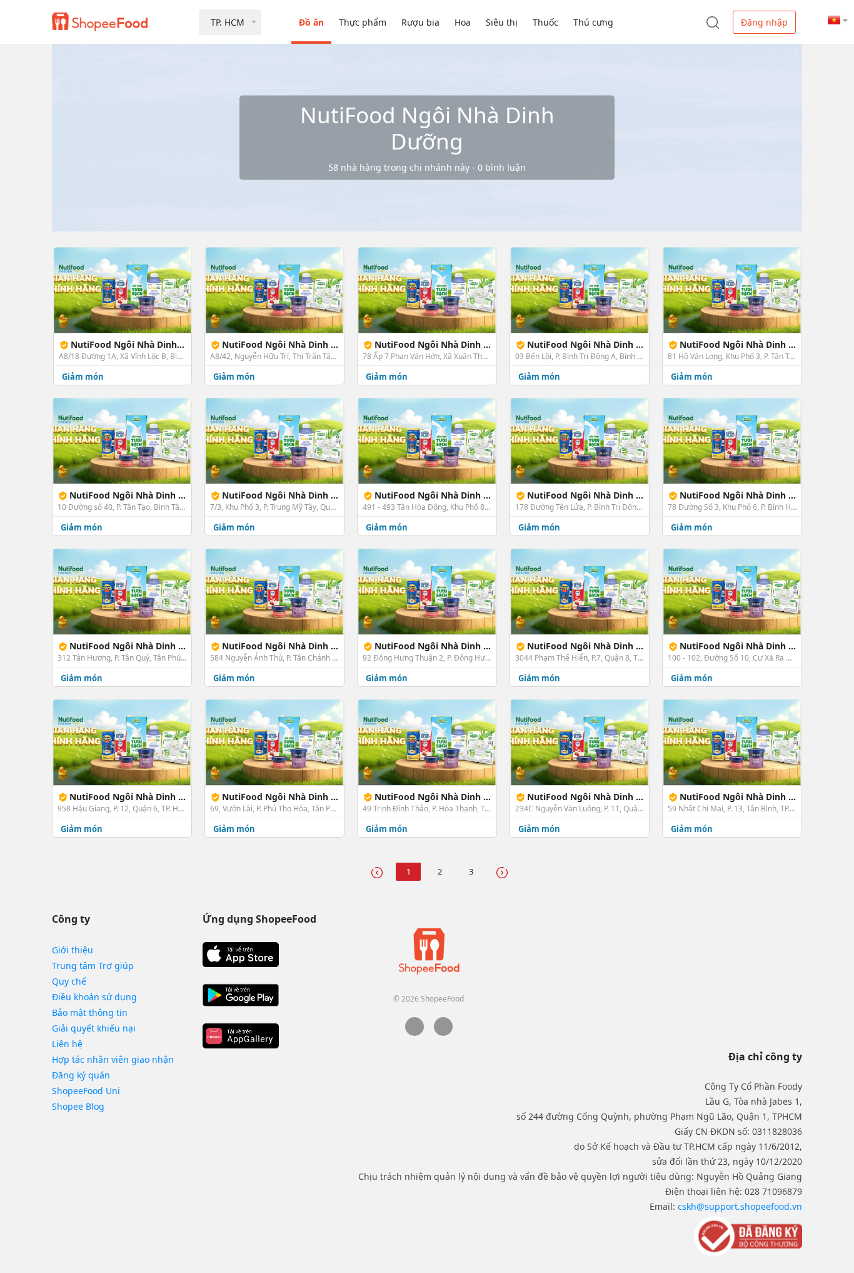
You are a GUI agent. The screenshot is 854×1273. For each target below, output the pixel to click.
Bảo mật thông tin (90, 1012)
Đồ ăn (311, 22)
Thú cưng (593, 22)
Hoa (463, 22)
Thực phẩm (362, 22)
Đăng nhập (764, 22)
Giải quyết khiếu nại (94, 1028)
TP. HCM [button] (227, 22)
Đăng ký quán (81, 1075)
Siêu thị (502, 22)
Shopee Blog (78, 1106)
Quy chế (69, 981)
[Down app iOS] (241, 954)
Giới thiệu (72, 950)
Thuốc (545, 22)
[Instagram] (443, 1032)
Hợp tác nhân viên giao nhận (113, 1059)
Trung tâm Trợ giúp (93, 965)
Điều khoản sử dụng (94, 997)
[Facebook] (414, 1032)
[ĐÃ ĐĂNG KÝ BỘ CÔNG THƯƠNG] (746, 1235)
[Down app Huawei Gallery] (241, 1035)
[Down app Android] (241, 995)
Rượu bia (420, 22)
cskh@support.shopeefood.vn (740, 1206)
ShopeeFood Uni (86, 1091)
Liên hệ (67, 1044)
